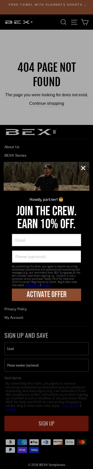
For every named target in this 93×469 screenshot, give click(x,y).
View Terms (32, 285)
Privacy (46, 285)
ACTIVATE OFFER (47, 295)
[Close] (83, 168)
